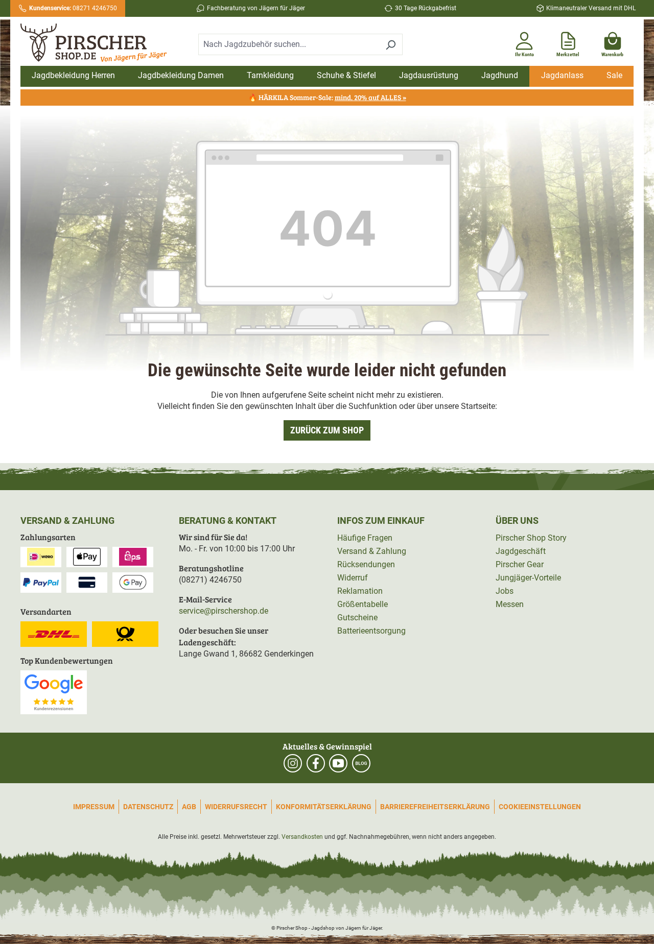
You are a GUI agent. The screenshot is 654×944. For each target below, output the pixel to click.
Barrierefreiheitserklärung (435, 807)
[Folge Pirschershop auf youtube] (338, 763)
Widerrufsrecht (236, 807)
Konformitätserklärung (323, 807)
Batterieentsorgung (371, 631)
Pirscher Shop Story (531, 538)
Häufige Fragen (364, 538)
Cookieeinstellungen (540, 807)
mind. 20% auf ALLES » (370, 97)
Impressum (93, 807)
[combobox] (288, 44)
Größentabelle (362, 604)
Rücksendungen (366, 564)
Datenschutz (148, 807)
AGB (189, 807)
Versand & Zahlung (371, 551)
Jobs (504, 591)
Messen (510, 604)
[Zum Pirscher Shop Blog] (361, 763)
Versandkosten (302, 836)
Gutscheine (357, 617)
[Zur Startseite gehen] (93, 42)
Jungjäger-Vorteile (528, 578)
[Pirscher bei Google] (54, 691)
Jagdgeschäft (521, 551)
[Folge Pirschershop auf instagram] (293, 763)
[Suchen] (391, 44)
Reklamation (360, 591)
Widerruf (352, 578)
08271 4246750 (73, 8)
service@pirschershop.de (223, 611)
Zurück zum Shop (327, 430)
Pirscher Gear (520, 564)
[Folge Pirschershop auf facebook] (316, 763)
